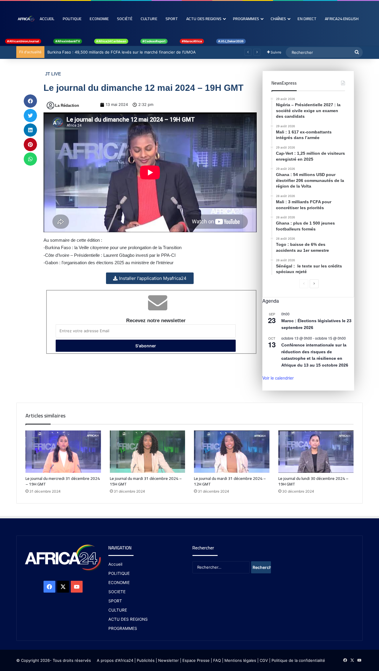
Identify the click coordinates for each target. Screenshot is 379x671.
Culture (149, 18)
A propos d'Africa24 (115, 660)
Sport (172, 18)
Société (124, 18)
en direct (307, 18)
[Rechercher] (357, 52)
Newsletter (168, 660)
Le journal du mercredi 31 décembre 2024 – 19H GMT (62, 481)
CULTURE (117, 610)
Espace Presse (195, 660)
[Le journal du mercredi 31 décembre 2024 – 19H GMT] (63, 451)
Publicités (146, 660)
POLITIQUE (119, 573)
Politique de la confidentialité (298, 660)
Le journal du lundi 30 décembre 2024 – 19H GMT (313, 481)
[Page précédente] (303, 283)
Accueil (47, 18)
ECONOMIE (119, 582)
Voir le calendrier (278, 378)
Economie (99, 18)
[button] (30, 101)
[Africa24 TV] (26, 18)
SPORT (115, 601)
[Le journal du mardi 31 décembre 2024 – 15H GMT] (147, 451)
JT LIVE (53, 73)
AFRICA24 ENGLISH (342, 18)
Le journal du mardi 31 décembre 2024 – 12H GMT (230, 481)
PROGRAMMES (246, 18)
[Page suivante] (314, 283)
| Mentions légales (239, 660)
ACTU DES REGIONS (128, 619)
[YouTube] (77, 587)
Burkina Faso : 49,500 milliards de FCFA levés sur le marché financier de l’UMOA (121, 52)
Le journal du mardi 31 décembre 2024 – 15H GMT (146, 481)
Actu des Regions (203, 18)
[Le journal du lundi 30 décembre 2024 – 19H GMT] (316, 451)
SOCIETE (117, 591)
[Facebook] (49, 587)
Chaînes (278, 18)
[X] (63, 587)
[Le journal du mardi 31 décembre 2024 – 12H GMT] (231, 451)
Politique (72, 18)
